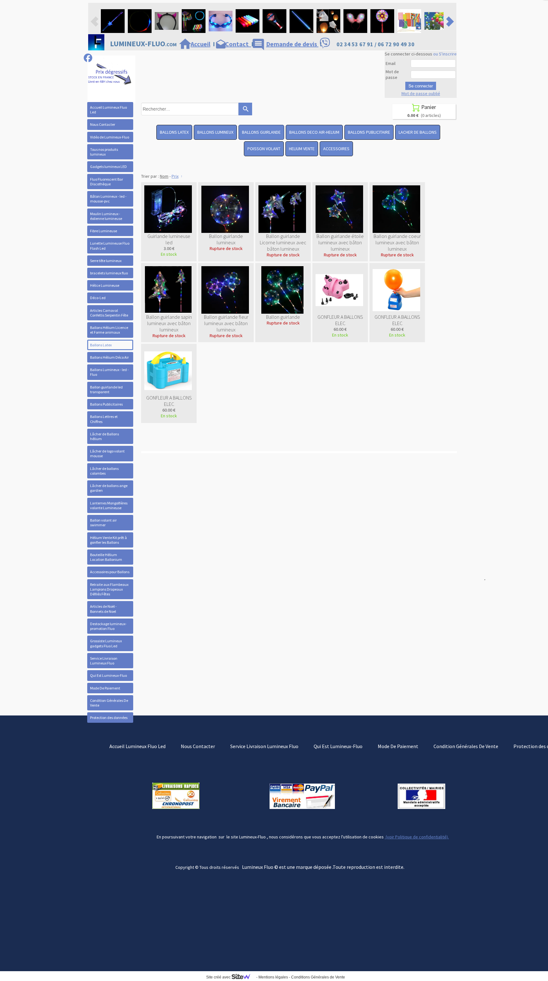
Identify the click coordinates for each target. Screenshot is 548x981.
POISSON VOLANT (263, 148)
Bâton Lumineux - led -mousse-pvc (108, 198)
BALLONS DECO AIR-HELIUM (314, 132)
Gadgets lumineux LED (108, 166)
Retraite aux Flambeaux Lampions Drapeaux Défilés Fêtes (109, 589)
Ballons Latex (101, 345)
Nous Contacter (102, 124)
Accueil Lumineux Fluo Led (108, 109)
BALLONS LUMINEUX (215, 132)
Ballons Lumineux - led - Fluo (109, 372)
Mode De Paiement (105, 688)
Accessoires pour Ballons (109, 571)
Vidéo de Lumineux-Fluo (109, 137)
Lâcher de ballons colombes (104, 471)
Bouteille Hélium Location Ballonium (106, 557)
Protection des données (108, 717)
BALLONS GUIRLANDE (261, 132)
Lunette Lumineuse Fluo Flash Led (109, 245)
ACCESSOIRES (336, 148)
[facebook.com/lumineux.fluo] (88, 58)
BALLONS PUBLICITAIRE (369, 132)
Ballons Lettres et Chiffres (104, 419)
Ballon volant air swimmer (103, 522)
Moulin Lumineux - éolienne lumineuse (106, 216)
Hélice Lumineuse (104, 285)
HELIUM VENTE (302, 148)
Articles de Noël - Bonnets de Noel (103, 608)
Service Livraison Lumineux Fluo (103, 660)
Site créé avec (219, 977)
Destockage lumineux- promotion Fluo (108, 626)
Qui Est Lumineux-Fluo (108, 675)
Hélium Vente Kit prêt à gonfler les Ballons (108, 540)
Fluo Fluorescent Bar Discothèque (106, 181)
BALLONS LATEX (174, 132)
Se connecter (420, 85)
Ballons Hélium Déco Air (109, 357)
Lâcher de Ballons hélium (104, 436)
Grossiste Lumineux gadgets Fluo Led (106, 643)
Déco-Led (98, 297)
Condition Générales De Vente (109, 703)
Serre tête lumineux (105, 260)
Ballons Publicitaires (106, 404)
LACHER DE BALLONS (418, 132)
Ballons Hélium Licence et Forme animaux (109, 330)
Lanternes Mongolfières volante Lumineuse (108, 505)
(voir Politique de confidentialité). (417, 837)
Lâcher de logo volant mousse (107, 453)
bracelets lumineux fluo (109, 273)
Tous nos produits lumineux (104, 152)
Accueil (200, 44)
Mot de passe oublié (420, 93)
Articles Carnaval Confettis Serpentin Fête (109, 312)
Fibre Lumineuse (103, 230)
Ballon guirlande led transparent (106, 389)
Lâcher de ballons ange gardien (108, 488)
